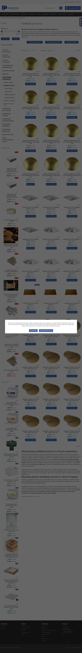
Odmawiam (33, 330)
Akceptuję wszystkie (46, 330)
